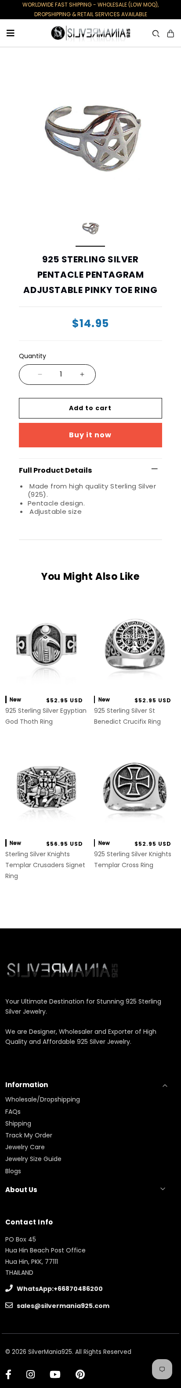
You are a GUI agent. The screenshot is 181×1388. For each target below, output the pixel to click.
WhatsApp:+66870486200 (59, 1288)
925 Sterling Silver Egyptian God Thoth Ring (46, 716)
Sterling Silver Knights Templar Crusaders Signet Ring (45, 865)
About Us (21, 1189)
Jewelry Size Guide (33, 1158)
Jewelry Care (25, 1147)
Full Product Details (55, 470)
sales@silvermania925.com (62, 1305)
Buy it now (90, 435)
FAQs (13, 1111)
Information (26, 1084)
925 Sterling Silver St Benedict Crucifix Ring (127, 716)
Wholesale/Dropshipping (42, 1099)
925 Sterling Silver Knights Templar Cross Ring (132, 859)
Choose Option (46, 679)
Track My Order (28, 1135)
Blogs (13, 1171)
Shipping (18, 1123)
